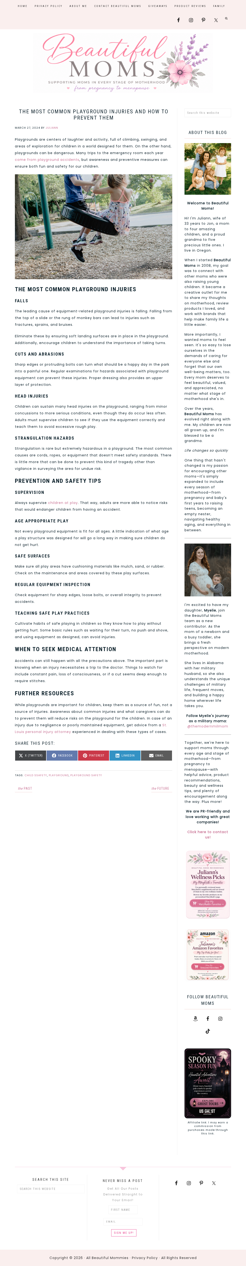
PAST (25, 788)
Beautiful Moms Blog (123, 63)
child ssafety (36, 775)
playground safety (86, 775)
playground (59, 775)
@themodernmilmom (207, 726)
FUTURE (160, 788)
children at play (63, 502)
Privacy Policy (145, 1257)
